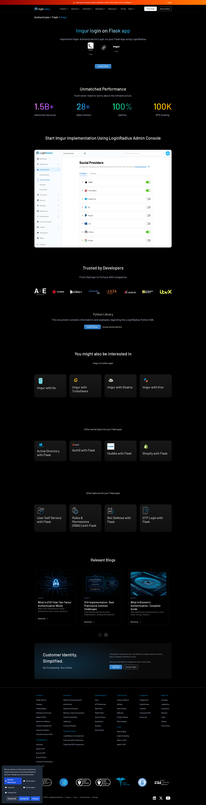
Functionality (30, 787)
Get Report (127, 2)
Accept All (24, 798)
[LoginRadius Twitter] (161, 798)
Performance (30, 781)
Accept (35, 798)
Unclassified (11, 792)
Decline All (12, 798)
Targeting (10, 787)
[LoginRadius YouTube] (168, 798)
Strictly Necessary (11, 781)
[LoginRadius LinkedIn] (154, 798)
